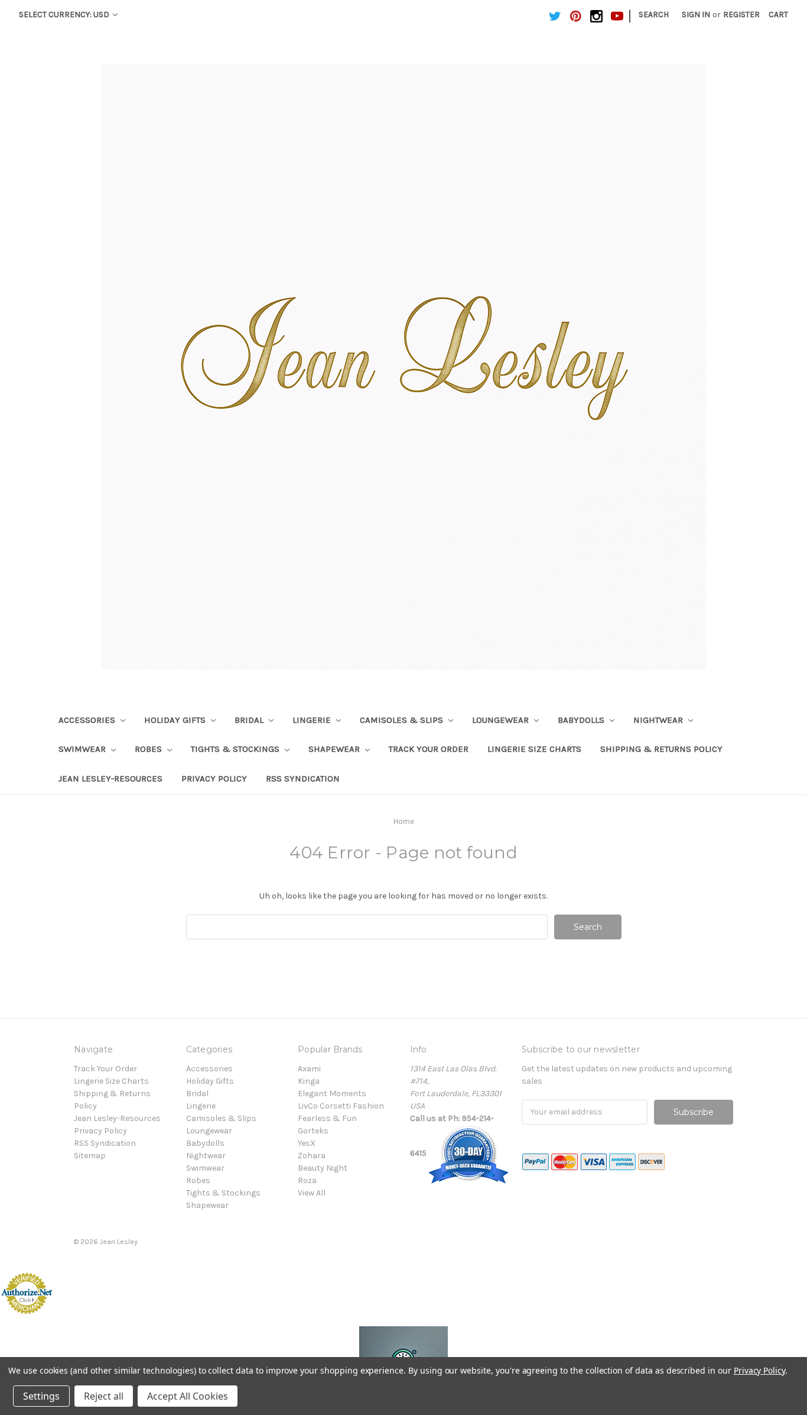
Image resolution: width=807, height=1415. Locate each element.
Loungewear (501, 720)
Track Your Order (428, 749)
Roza (307, 1180)
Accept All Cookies (187, 1396)
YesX (306, 1143)
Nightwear (659, 720)
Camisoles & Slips (402, 720)
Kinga (309, 1081)
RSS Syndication (303, 778)
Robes (149, 749)
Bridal (250, 720)
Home (403, 821)
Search (654, 14)
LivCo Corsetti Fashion (341, 1106)
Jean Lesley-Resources (110, 778)
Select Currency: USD (65, 14)
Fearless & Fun (327, 1118)
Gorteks (313, 1131)
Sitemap (90, 1156)
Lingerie (312, 720)
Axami (309, 1069)
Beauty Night (322, 1168)
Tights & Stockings (236, 749)
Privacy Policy (214, 778)
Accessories (88, 720)
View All (312, 1193)
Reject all (103, 1396)
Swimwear (83, 749)
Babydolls (582, 720)
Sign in (696, 14)
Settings (41, 1396)
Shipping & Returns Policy (661, 749)
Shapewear (335, 749)
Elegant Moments (332, 1093)
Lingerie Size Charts (534, 749)
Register (741, 14)
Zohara (312, 1156)
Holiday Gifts (176, 720)
